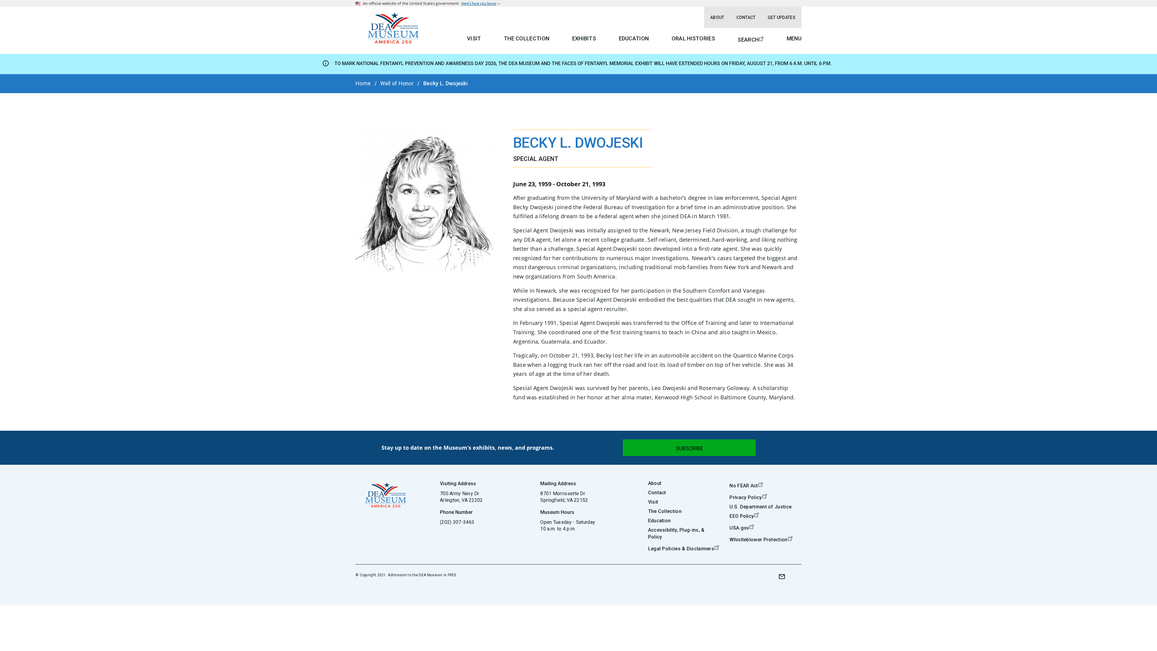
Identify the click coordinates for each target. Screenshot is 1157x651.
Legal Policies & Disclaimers (681, 549)
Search (748, 39)
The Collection (526, 38)
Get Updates (781, 17)
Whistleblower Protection (758, 539)
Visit (474, 38)
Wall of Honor (397, 83)
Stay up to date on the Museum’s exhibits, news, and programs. (467, 447)
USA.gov (739, 528)
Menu (794, 38)
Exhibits (584, 38)
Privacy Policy (745, 497)
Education (634, 38)
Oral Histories (693, 38)
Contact (746, 17)
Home (363, 83)
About (717, 17)
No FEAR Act (743, 486)
